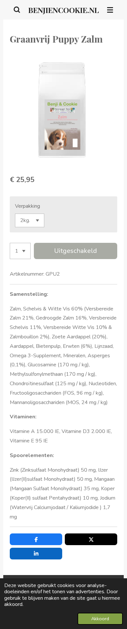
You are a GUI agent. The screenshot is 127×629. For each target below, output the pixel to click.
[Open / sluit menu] (110, 9)
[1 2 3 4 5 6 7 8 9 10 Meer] (20, 251)
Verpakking (27, 206)
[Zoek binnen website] (17, 9)
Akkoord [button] (100, 618)
